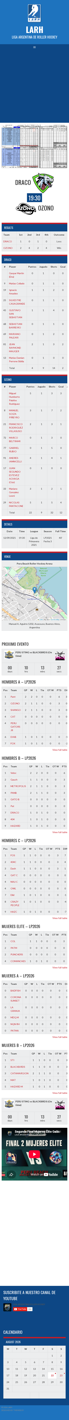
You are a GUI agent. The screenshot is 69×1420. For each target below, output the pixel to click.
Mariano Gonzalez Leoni (14, 492)
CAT (13, 716)
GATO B (15, 799)
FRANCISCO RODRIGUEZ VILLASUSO (16, 428)
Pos (5, 690)
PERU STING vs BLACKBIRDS (31, 652)
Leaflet (41, 619)
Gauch (14, 779)
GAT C (14, 875)
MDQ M (15, 1017)
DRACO (7, 241)
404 (13, 819)
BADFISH (15, 990)
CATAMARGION (19, 1073)
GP (25, 690)
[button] (34, 590)
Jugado (43, 266)
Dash (13, 868)
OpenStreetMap (55, 619)
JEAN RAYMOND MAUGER (15, 348)
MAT (13, 1080)
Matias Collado (16, 283)
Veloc (13, 772)
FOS (13, 855)
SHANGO (16, 709)
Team (14, 690)
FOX (13, 743)
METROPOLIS (18, 786)
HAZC (14, 911)
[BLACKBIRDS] (60, 656)
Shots (54, 266)
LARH (34, 29)
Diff (65, 848)
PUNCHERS (17, 954)
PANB (14, 792)
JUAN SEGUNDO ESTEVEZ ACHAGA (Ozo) (15, 475)
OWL (13, 888)
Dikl (12, 895)
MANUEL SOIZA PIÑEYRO (14, 414)
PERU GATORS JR (15, 727)
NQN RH (15, 1024)
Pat (12, 806)
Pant (13, 696)
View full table (59, 749)
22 (52, 1375)
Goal (62, 266)
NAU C (14, 881)
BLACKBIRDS (18, 1066)
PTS (59, 690)
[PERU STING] (9, 655)
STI (12, 1060)
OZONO (8, 247)
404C (13, 862)
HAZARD (15, 825)
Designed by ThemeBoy (12, 1410)
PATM (14, 947)
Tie (42, 690)
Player (12, 266)
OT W (50, 690)
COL (13, 941)
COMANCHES (18, 961)
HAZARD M (17, 1086)
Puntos (32, 266)
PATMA (15, 1030)
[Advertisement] (34, 86)
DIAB (13, 736)
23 (61, 1375)
